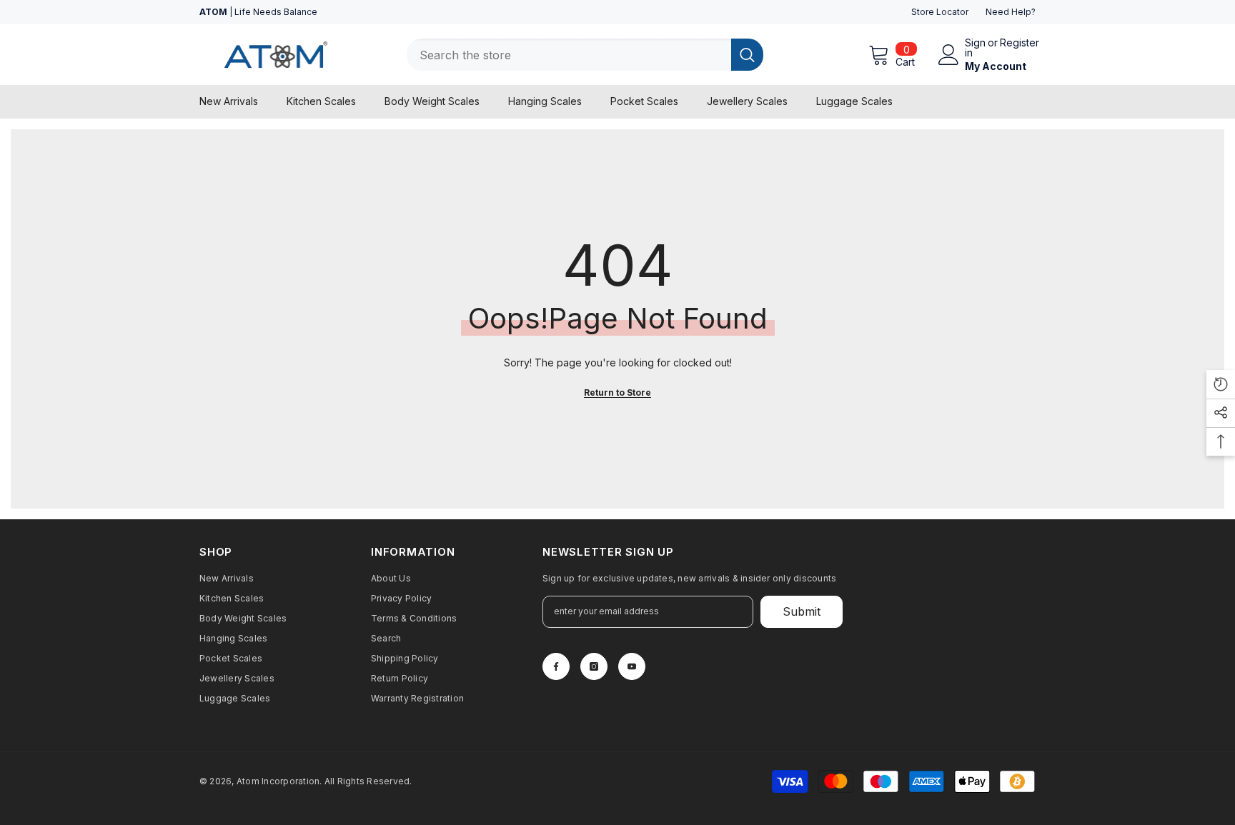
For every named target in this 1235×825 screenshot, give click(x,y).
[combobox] (569, 55)
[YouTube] (631, 666)
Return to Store (617, 392)
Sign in (975, 48)
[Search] (585, 55)
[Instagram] (593, 666)
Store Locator (939, 11)
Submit (801, 611)
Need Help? (1011, 11)
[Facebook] (556, 666)
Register (1019, 43)
